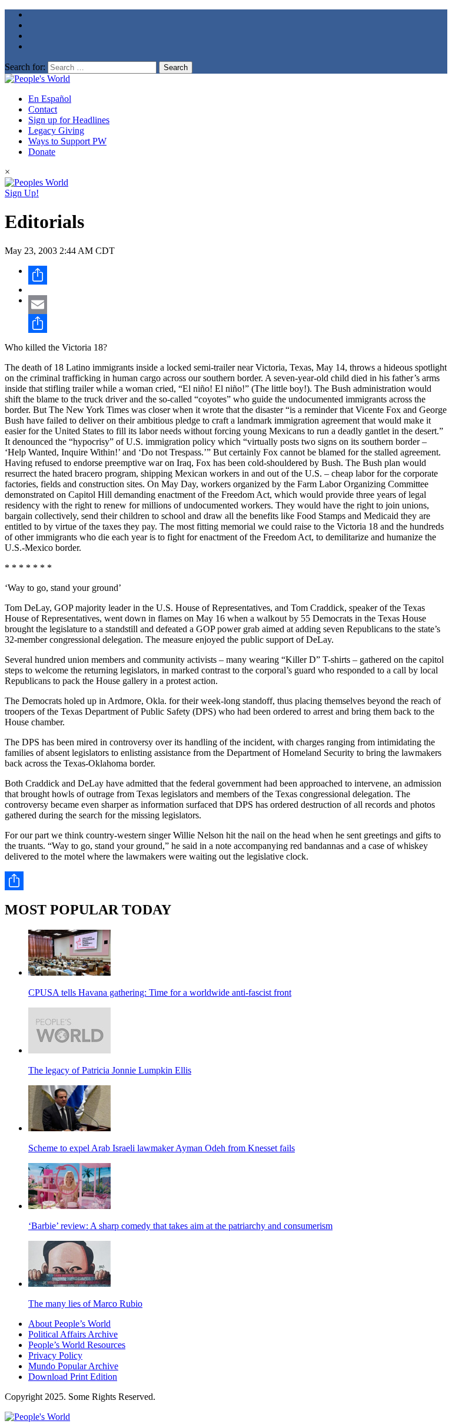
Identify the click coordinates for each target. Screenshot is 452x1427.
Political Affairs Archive (73, 1334)
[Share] (237, 275)
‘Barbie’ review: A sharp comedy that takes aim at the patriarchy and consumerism (180, 1226)
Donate (41, 152)
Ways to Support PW (67, 141)
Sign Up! (22, 193)
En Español (49, 99)
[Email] (237, 304)
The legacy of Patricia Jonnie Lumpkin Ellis (109, 1070)
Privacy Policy (55, 1355)
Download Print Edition (72, 1377)
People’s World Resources (76, 1345)
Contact (42, 109)
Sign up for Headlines (68, 120)
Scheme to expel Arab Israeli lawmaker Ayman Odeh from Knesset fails (161, 1148)
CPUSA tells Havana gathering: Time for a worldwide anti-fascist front (159, 992)
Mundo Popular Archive (73, 1366)
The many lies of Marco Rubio (85, 1304)
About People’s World (69, 1324)
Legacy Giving (56, 130)
